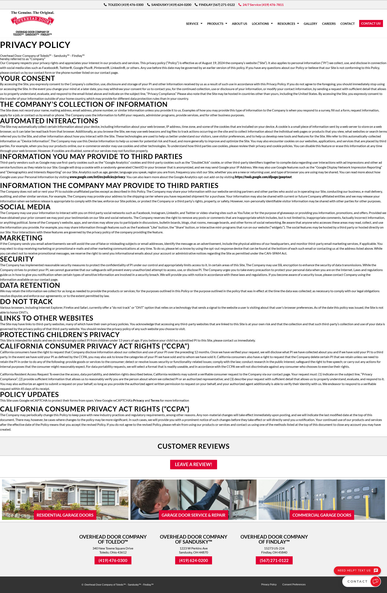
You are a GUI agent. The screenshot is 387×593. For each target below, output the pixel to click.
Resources (286, 23)
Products (215, 23)
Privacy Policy (269, 584)
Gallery (310, 23)
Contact (347, 23)
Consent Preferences (294, 584)
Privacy (138, 400)
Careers (329, 23)
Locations (260, 23)
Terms (155, 400)
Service (192, 23)
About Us (239, 23)
